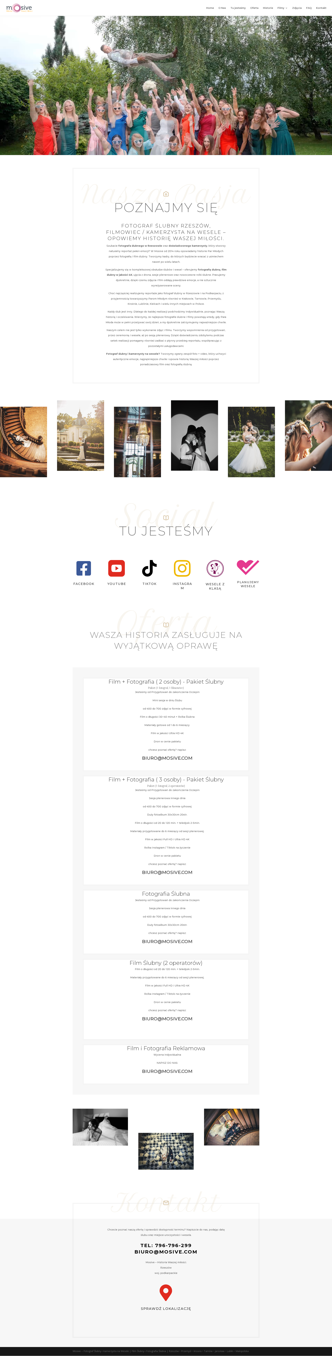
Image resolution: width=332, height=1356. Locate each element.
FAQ (309, 8)
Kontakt (321, 8)
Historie (268, 8)
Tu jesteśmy (238, 8)
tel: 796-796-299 (166, 1245)
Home (210, 8)
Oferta (254, 8)
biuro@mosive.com (166, 1252)
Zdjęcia (297, 8)
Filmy (281, 8)
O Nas (222, 8)
